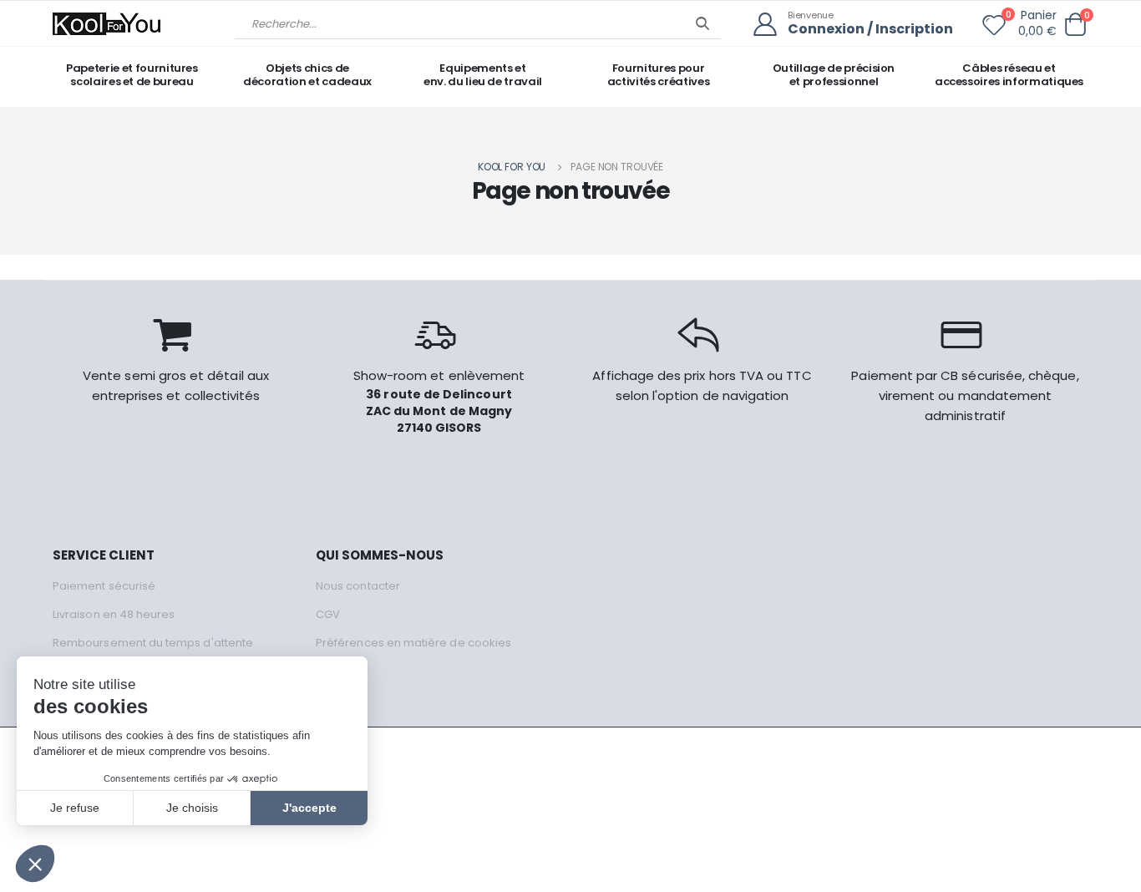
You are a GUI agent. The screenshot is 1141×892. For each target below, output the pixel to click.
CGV (328, 614)
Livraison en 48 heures (114, 614)
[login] (770, 24)
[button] (1075, 24)
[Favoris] (994, 28)
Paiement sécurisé (104, 586)
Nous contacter (358, 586)
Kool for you (512, 167)
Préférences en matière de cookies (413, 643)
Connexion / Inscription (870, 29)
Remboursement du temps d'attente (153, 643)
